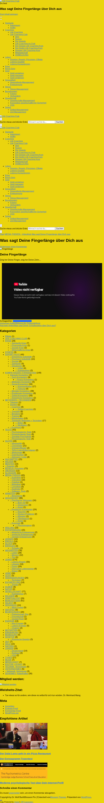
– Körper (14, 571)
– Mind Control (16, 607)
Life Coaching (16, 32)
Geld (7, 71)
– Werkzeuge (16, 452)
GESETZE (10, 637)
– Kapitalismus (16, 594)
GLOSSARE (10, 473)
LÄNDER (9, 648)
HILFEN (8, 441)
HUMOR (9, 587)
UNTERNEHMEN (13, 669)
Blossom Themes (58, 797)
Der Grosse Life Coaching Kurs (29, 46)
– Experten (10, 466)
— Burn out (20, 503)
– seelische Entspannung (21, 534)
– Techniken (15, 580)
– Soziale (14, 361)
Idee (17, 37)
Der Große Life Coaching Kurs (28, 48)
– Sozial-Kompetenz (19, 384)
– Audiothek (15, 478)
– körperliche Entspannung (22, 532)
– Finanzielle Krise (18, 345)
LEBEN (8, 560)
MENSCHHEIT (12, 662)
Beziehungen (11, 91)
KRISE (8, 341)
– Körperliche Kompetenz (21, 398)
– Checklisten (16, 446)
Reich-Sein (10, 69)
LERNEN (9, 539)
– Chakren (15, 628)
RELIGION (10, 596)
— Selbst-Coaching (24, 409)
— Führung (20, 389)
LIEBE (8, 573)
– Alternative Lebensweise (22, 569)
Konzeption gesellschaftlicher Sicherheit (28, 103)
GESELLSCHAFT (13, 591)
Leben (8, 57)
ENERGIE (9, 621)
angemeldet (14, 793)
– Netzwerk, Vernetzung (16, 671)
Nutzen (18, 39)
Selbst (8, 107)
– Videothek (15, 480)
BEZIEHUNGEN (12, 612)
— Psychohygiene (23, 525)
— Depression (21, 505)
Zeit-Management (18, 112)
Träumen (14, 402)
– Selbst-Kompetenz (19, 395)
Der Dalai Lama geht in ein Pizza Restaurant (25, 753)
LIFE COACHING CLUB (16, 339)
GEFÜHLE (10, 610)
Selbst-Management (19, 110)
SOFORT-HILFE (12, 354)
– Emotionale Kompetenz (21, 393)
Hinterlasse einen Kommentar (13, 247)
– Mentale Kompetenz (20, 391)
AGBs (12, 28)
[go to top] (1, 800)
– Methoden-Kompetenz (21, 382)
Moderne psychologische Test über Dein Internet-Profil (32, 782)
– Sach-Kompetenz (18, 377)
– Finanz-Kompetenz (24, 380)
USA (12, 105)
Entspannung (16, 85)
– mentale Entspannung (21, 537)
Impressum (15, 25)
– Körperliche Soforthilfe (21, 357)
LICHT (8, 575)
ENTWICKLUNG (12, 582)
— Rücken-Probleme (24, 514)
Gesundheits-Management (22, 82)
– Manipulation (16, 418)
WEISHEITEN (11, 550)
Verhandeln (15, 96)
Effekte (8, 336)
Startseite (9, 23)
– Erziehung (15, 427)
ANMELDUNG (21, 55)
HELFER (9, 462)
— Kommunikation (23, 386)
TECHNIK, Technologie (15, 667)
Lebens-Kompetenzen (20, 64)
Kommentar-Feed (13, 711)
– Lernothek (15, 487)
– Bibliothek (15, 484)
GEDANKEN (11, 605)
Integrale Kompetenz (19, 375)
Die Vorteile (20, 41)
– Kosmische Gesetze (20, 639)
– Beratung (15, 414)
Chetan (16, 802)
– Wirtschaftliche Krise (20, 350)
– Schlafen (15, 548)
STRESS (9, 352)
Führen (13, 94)
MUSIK (8, 660)
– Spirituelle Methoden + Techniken (26, 421)
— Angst (19, 507)
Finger (29, 321)
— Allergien (20, 516)
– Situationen (16, 366)
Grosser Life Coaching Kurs (27, 50)
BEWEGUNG (11, 635)
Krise (7, 66)
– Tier (12, 557)
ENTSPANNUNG (13, 530)
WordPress (86, 797)
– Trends (14, 585)
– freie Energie (16, 623)
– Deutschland (16, 651)
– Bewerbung (16, 496)
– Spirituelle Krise (18, 343)
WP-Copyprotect (27, 802)
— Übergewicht (22, 519)
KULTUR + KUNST (14, 664)
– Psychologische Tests (20, 432)
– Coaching (15, 407)
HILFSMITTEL (11, 459)
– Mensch (14, 555)
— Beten (19, 423)
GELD (8, 644)
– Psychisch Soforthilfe (20, 359)
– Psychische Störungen (21, 500)
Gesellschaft (10, 98)
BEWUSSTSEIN (12, 601)
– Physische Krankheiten (21, 509)
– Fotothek (15, 482)
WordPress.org (12, 713)
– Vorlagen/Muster (18, 448)
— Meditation (21, 425)
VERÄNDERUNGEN (14, 578)
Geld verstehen (17, 73)
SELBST (9, 603)
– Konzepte (15, 523)
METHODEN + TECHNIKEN (18, 400)
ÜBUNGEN (10, 471)
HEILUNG (9, 528)
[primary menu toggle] (1, 17)
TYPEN (8, 658)
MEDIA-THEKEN (13, 475)
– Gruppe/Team (17, 619)
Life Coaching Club (19, 34)
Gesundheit (10, 80)
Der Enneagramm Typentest (16, 758)
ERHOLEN (10, 546)
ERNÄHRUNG (12, 632)
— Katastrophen (22, 370)
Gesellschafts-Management (22, 101)
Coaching (9, 30)
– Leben (14, 553)
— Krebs (19, 521)
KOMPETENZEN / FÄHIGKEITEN (20, 373)
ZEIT (7, 642)
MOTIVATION (11, 630)
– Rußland (15, 653)
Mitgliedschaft (21, 53)
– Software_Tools (18, 491)
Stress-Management (19, 89)
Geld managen (16, 75)
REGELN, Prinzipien (14, 468)
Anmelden (9, 706)
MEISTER (9, 464)
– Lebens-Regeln (18, 562)
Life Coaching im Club (25, 44)
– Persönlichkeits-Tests (20, 434)
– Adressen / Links (18, 457)
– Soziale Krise (17, 348)
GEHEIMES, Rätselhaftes (16, 673)
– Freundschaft (17, 617)
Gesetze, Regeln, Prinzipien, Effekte (26, 59)
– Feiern (14, 566)
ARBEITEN (10, 493)
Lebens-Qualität (17, 62)
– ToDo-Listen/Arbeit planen (22, 450)
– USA (13, 655)
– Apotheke (15, 489)
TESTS (8, 430)
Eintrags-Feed (11, 708)
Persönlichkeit (19, 321)
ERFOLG (9, 541)
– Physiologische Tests (20, 439)
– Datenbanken (17, 455)
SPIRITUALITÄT (12, 598)
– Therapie (15, 411)
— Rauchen (20, 512)
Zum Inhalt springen (9, 14)
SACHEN (9, 646)
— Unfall (19, 368)
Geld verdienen (17, 78)
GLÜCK (8, 544)
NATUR (8, 589)
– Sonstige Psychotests (20, 436)
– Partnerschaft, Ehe (19, 614)
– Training (14, 416)
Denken (13, 405)
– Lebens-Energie (18, 626)
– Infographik (16, 443)
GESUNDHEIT (12, 498)
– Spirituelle (15, 364)
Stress (8, 87)
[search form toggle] (1, 119)
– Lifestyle (14, 564)
